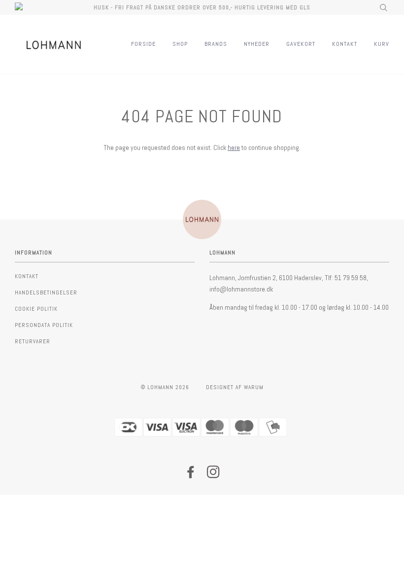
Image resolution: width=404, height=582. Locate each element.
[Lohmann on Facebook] (191, 475)
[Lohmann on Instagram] (213, 475)
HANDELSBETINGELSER (46, 292)
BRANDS (215, 44)
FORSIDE (143, 44)
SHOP (180, 44)
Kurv (381, 44)
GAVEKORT (300, 44)
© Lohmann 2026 (165, 387)
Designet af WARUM (235, 387)
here (234, 147)
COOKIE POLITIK (36, 308)
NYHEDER (256, 44)
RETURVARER (32, 341)
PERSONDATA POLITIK (44, 325)
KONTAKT (344, 44)
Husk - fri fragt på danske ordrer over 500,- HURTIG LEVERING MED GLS (202, 7)
